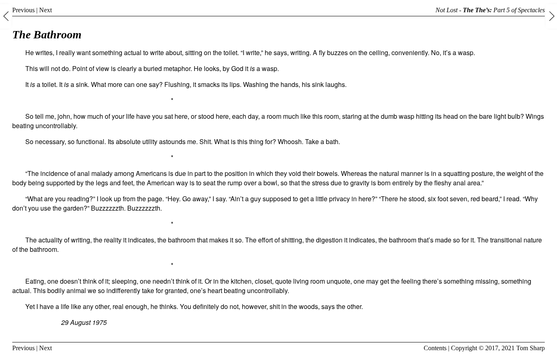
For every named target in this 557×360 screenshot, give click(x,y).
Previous (23, 10)
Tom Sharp (530, 347)
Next (45, 10)
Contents (435, 347)
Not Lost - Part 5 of (490, 10)
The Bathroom (47, 34)
